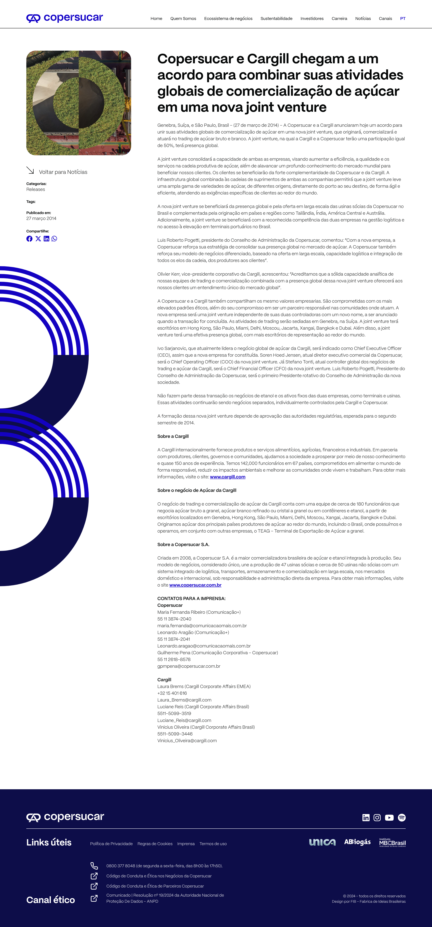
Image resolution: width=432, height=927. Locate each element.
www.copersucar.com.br (195, 585)
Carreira (339, 18)
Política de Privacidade (111, 843)
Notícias (363, 18)
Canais (385, 18)
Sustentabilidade (276, 18)
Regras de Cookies (155, 843)
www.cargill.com (228, 476)
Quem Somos (183, 18)
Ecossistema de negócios (228, 18)
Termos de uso (213, 843)
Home (156, 18)
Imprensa (186, 843)
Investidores (312, 18)
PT (403, 18)
